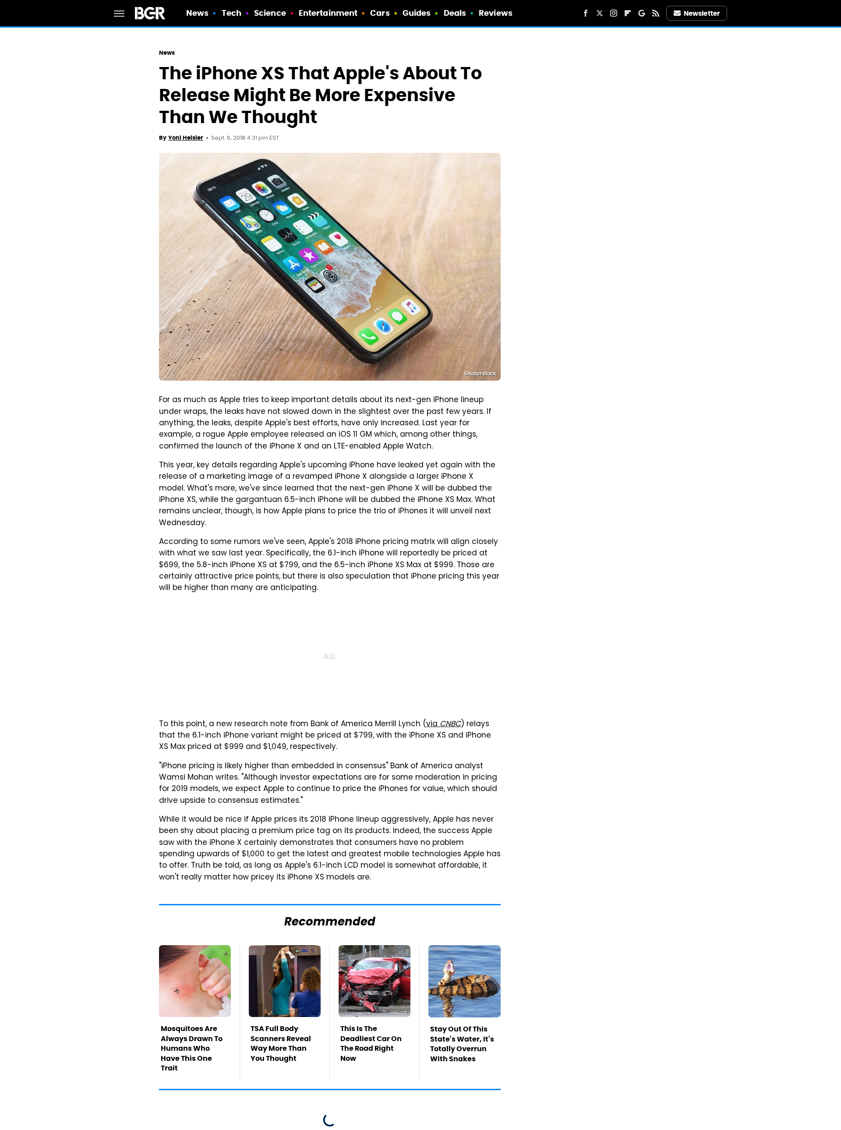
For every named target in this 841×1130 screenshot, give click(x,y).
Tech (231, 13)
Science (270, 13)
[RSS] (655, 13)
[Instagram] (613, 13)
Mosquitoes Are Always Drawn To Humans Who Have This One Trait (192, 1048)
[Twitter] (599, 13)
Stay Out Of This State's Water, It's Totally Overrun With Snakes (462, 1043)
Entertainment (328, 13)
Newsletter (702, 13)
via (443, 724)
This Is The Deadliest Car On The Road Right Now (371, 1043)
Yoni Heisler (185, 137)
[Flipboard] (627, 13)
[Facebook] (585, 13)
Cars (379, 13)
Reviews (495, 13)
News (197, 13)
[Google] (641, 13)
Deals (455, 13)
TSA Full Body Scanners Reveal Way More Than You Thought (281, 1043)
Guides (417, 13)
